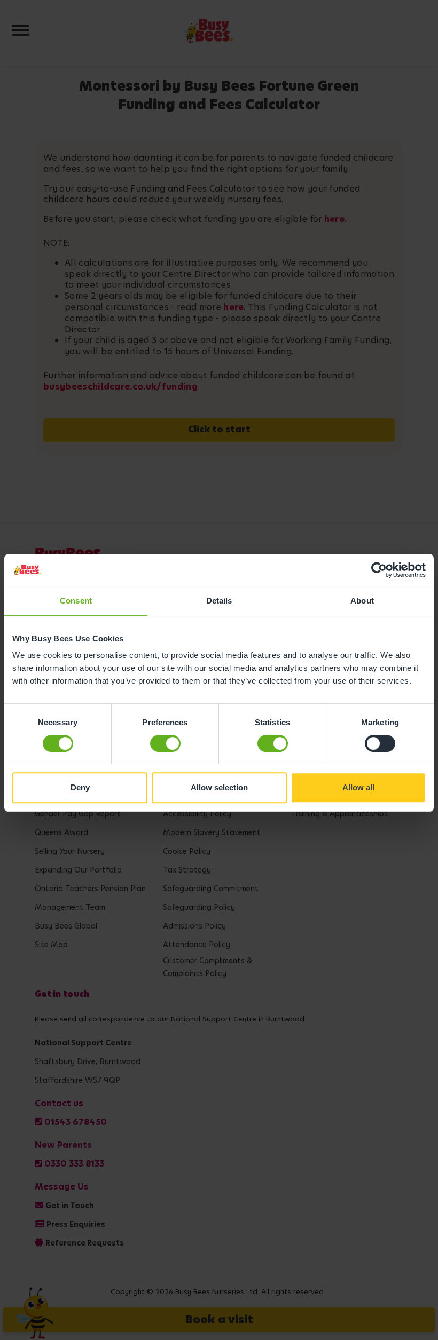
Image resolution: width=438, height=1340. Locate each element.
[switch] (165, 743)
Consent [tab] (76, 600)
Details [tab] (219, 600)
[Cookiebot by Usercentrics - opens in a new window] (379, 570)
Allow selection (219, 787)
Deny (80, 787)
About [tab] (362, 600)
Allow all (358, 787)
